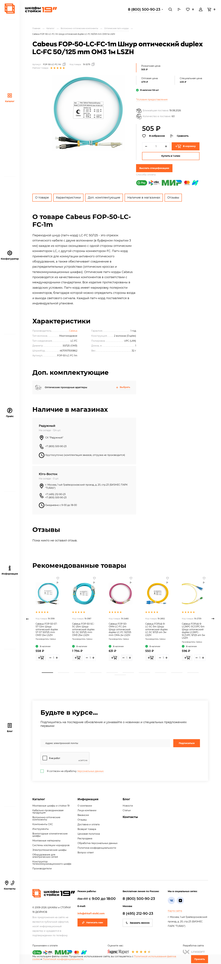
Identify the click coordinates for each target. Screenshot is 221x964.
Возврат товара (86, 829)
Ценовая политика (88, 833)
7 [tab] (144, 672)
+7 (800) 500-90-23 (55, 446)
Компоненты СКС (42, 824)
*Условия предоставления (151, 99)
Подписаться (187, 743)
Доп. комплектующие (104, 197)
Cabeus (73, 330)
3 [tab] (79, 672)
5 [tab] (112, 672)
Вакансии (83, 815)
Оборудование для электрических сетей (45, 855)
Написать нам (94, 922)
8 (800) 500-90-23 (144, 9)
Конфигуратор (10, 258)
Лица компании (86, 810)
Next (213, 619)
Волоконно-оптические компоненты (46, 818)
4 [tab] (96, 672)
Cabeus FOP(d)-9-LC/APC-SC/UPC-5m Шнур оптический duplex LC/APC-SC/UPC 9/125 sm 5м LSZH (193, 630)
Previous (27, 619)
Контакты (10, 885)
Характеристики (68, 197)
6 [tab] (128, 672)
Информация (87, 799)
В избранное (157, 135)
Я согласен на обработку (75, 771)
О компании (84, 805)
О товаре (42, 197)
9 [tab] (176, 672)
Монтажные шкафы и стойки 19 (51, 805)
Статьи (127, 810)
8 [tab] (160, 672)
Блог (10, 731)
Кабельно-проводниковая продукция (47, 811)
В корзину (189, 146)
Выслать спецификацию (154, 168)
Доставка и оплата (88, 824)
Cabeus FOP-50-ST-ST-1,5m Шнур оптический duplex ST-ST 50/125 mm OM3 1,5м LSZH (47, 629)
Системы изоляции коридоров (51, 845)
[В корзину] (41, 658)
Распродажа (84, 838)
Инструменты (40, 829)
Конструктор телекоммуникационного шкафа (51, 862)
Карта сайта (175, 910)
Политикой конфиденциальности (63, 959)
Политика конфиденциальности (96, 847)
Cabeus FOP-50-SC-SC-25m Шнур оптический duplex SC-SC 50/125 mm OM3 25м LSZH (83, 629)
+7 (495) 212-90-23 (55, 494)
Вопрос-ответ (85, 852)
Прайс (10, 416)
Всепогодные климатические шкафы (50, 834)
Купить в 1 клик (170, 155)
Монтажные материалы (46, 840)
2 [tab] (63, 672)
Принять (199, 959)
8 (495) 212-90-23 (138, 913)
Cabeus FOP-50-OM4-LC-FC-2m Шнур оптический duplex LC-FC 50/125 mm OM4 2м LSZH (120, 629)
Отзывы (173, 197)
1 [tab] (47, 672)
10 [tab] (193, 672)
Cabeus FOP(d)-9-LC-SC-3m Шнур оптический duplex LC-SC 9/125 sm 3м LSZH (156, 629)
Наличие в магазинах (143, 197)
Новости (128, 805)
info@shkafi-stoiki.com (91, 913)
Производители (42, 868)
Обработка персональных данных (97, 843)
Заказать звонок (140, 922)
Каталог (9, 101)
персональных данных (90, 771)
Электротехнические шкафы (49, 850)
